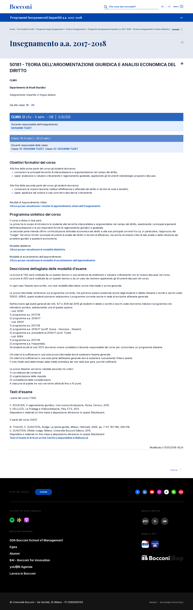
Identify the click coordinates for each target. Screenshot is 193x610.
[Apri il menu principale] (181, 7)
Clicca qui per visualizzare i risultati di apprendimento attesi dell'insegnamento (55, 206)
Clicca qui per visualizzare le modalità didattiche (37, 249)
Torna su (174, 470)
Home (12, 29)
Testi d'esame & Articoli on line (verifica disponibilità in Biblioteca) (49, 437)
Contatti (175, 29)
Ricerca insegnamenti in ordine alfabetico (151, 29)
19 (27, 105)
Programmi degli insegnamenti (49, 29)
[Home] (21, 7)
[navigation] (96, 17)
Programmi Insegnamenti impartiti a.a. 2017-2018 (109, 29)
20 (32, 105)
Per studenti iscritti (25, 29)
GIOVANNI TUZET (21, 127)
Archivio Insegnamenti (75, 29)
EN (162, 6)
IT (169, 6)
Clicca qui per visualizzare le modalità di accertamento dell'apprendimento (52, 260)
